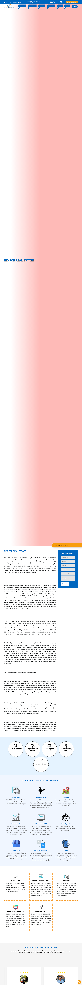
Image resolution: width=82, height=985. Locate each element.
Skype (20, 2)
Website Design (22, 5)
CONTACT (75, 6)
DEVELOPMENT (42, 5)
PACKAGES (60, 5)
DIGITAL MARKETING (33, 5)
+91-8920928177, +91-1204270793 (33, 2)
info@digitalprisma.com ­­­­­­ (11, 2)
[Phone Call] (79, 982)
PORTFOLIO (67, 5)
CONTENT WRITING (51, 5)
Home (54, 545)
